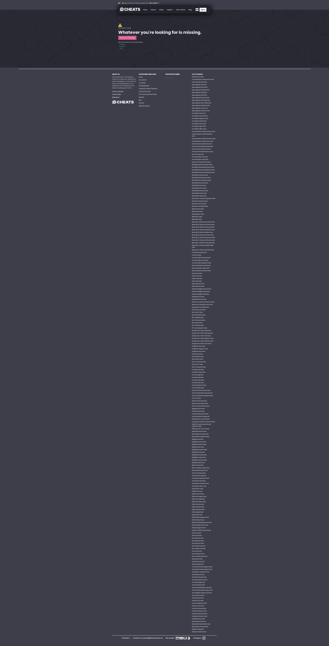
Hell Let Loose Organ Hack (200, 403)
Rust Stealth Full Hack (198, 546)
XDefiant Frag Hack (198, 629)
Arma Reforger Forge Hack (200, 159)
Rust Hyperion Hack (198, 541)
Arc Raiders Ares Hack (198, 113)
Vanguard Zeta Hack (198, 619)
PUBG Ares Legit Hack (198, 499)
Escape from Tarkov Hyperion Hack (203, 338)
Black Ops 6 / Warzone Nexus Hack (202, 232)
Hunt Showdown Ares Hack (200, 414)
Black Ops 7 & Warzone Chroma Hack (203, 240)
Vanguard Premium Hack (199, 616)
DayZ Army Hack (197, 273)
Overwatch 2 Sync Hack (199, 486)
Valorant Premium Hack (199, 611)
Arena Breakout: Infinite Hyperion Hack (202, 135)
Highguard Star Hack (198, 409)
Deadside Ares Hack (198, 297)
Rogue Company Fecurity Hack (201, 530)
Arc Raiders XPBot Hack (199, 129)
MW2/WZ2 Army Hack (198, 452)
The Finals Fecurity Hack (199, 577)
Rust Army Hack (197, 535)
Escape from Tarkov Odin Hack (201, 336)
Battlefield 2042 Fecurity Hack (201, 178)
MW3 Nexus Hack (197, 217)
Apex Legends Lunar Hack (200, 108)
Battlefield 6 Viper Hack (199, 196)
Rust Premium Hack (198, 543)
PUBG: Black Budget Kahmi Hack (201, 522)
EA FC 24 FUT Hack (197, 364)
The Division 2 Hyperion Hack (200, 572)
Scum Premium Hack (198, 554)
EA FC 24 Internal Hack (199, 367)
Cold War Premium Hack (199, 252)
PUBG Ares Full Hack (198, 494)
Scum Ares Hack (197, 551)
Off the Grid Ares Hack (199, 473)
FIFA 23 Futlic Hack (197, 359)
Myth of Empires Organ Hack (200, 468)
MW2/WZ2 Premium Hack (199, 460)
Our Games (142, 80)
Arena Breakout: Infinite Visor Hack (202, 141)
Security (141, 103)
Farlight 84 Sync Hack (198, 351)
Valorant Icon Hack (198, 606)
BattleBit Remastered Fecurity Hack (203, 167)
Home (145, 10)
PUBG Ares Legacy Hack (199, 496)
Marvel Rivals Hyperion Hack (200, 436)
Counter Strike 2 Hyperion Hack (201, 263)
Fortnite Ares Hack (197, 377)
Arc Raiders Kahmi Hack (199, 121)
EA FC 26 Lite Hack (197, 323)
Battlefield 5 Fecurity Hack (200, 183)
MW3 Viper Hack (197, 219)
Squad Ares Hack (197, 559)
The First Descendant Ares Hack (202, 587)
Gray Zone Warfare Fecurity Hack (202, 393)
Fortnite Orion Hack (198, 382)
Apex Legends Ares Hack (199, 95)
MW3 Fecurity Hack (197, 465)
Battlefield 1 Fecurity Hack (200, 175)
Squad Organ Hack (197, 564)
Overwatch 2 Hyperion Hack (200, 478)
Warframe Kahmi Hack (199, 621)
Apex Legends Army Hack (199, 87)
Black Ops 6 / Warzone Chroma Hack (203, 224)
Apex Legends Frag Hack (199, 92)
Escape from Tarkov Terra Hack (201, 343)
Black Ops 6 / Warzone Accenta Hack (203, 222)
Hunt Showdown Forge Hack (200, 416)
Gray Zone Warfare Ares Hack (201, 390)
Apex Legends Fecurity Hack (200, 98)
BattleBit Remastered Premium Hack (203, 172)
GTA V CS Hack (196, 398)
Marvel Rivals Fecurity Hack (200, 434)
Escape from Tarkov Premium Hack (202, 341)
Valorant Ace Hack (198, 598)
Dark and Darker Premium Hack (201, 271)
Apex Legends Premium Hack (200, 111)
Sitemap (122, 44)
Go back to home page (127, 38)
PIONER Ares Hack (197, 491)
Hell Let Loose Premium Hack (200, 406)
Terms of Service (117, 91)
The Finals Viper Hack (198, 585)
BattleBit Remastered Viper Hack (202, 164)
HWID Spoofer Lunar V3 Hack (200, 419)
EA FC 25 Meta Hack (198, 317)
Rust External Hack (197, 538)
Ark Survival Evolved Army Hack (201, 149)
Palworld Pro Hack (197, 489)
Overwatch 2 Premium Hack (200, 483)
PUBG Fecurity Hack (198, 504)
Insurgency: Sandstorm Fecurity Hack (203, 422)
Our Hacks (142, 83)
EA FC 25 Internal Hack (198, 315)
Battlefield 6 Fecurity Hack (200, 191)
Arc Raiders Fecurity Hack (200, 116)
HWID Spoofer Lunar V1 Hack (200, 429)
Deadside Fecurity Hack (199, 299)
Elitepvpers (115, 97)
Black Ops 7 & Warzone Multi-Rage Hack (202, 246)
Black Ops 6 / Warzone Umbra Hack (203, 235)
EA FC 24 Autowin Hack (199, 362)
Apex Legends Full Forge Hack (201, 100)
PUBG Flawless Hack (198, 507)
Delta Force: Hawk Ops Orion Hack (202, 304)
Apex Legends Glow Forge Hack (201, 103)
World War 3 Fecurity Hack (200, 626)
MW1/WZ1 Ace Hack (197, 439)
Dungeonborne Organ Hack (200, 307)
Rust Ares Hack (196, 533)
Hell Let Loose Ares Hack (199, 401)
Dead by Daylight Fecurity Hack (201, 289)
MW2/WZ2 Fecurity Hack (199, 455)
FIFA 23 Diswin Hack (197, 356)
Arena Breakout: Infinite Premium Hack (203, 138)
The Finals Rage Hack (198, 582)
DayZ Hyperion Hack (198, 284)
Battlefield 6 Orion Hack (199, 193)
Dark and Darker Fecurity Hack (201, 265)
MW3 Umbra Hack (197, 211)
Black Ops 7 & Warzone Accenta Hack (203, 237)
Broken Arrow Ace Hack (199, 204)
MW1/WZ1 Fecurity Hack (199, 442)
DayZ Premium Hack (198, 286)
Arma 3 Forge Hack (198, 154)
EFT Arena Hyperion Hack (199, 328)
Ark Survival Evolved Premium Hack (202, 151)
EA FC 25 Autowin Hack (199, 310)
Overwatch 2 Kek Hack (199, 481)
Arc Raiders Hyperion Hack (200, 118)
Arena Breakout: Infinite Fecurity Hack (203, 131)
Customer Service (145, 91)
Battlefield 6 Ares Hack (199, 185)
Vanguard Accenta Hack (199, 613)
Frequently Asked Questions (148, 88)
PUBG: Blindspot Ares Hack (200, 525)
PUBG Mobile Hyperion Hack (200, 517)
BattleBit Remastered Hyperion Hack (203, 170)
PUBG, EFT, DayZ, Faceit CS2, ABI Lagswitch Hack (201, 425)
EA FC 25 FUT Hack (197, 312)
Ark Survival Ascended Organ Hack (202, 146)
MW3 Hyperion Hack (198, 214)
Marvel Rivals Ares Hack (199, 431)
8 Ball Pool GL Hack (197, 77)
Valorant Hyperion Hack (199, 603)
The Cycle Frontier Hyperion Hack (202, 567)
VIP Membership (144, 86)
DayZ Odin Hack (197, 281)
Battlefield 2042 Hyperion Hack (201, 180)
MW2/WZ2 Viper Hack (198, 462)
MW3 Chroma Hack (198, 209)
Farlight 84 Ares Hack (198, 346)
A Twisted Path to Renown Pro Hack (203, 79)
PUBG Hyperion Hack (198, 509)
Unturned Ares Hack (198, 595)
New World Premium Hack (200, 470)
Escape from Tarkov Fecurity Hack (202, 333)
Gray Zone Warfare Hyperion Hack (202, 395)
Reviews (141, 97)
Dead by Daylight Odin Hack (200, 294)
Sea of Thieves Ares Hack (199, 556)
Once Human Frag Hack (199, 475)
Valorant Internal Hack (199, 608)
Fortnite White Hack (198, 388)
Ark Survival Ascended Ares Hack (202, 144)
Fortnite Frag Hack (197, 375)
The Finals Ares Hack (198, 574)
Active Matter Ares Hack (199, 82)
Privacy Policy (116, 94)
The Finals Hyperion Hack (199, 580)
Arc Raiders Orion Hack (199, 124)
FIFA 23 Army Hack (197, 354)
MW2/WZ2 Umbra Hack (199, 457)
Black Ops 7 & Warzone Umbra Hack (203, 250)
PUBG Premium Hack (198, 520)
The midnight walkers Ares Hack (202, 593)
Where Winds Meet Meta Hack (201, 624)
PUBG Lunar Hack (197, 515)
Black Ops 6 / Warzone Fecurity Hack (203, 227)
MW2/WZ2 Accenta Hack (199, 449)
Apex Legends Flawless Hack (200, 90)
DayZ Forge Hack (197, 278)
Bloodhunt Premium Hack (200, 201)
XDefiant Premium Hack (199, 632)
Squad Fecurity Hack (198, 561)
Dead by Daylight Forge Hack (201, 291)
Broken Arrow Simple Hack (200, 206)
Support (170, 10)
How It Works (180, 10)
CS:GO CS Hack (196, 255)
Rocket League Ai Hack (199, 528)
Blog (190, 10)
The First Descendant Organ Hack (202, 590)
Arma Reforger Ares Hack (200, 157)
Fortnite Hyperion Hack (199, 385)
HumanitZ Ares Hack (198, 411)
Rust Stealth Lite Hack (198, 548)
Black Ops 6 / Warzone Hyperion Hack (203, 230)
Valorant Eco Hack (197, 600)
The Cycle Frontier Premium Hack (202, 569)
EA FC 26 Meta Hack (198, 325)
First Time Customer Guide (147, 94)
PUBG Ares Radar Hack (199, 502)
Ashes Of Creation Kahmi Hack (201, 162)
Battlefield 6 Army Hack (199, 188)
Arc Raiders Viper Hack (199, 126)
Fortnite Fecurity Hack (198, 372)
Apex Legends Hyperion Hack (201, 105)
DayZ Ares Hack (197, 276)
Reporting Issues (144, 106)
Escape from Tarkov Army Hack (201, 330)
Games (153, 10)
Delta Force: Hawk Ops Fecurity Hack (203, 302)
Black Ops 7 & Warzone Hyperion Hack (203, 198)
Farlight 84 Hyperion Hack (200, 349)
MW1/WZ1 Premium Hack (199, 444)
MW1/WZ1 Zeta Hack (198, 447)
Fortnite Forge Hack (198, 380)
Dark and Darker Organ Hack (200, 268)
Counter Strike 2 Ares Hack (200, 260)
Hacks (161, 10)
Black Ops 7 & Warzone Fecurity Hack (203, 243)
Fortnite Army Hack (198, 369)
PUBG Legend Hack (197, 512)
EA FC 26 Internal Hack (198, 320)
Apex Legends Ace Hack (199, 84)
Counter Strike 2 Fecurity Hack (201, 258)
